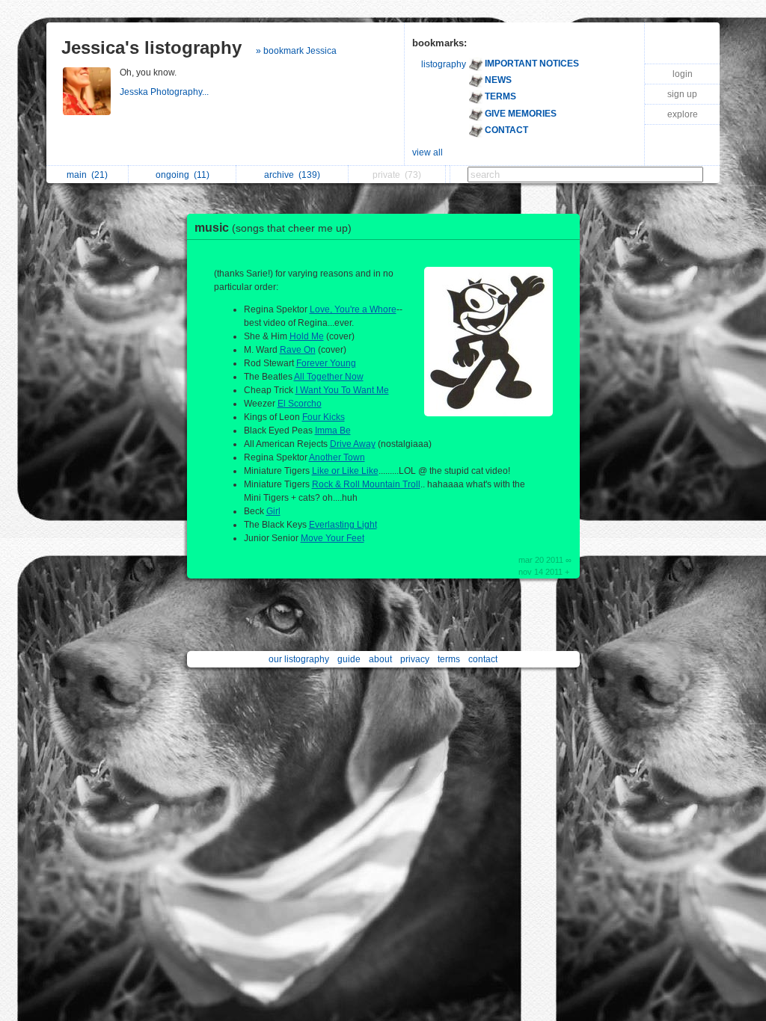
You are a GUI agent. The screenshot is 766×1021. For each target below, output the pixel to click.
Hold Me (306, 336)
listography (443, 64)
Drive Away (353, 444)
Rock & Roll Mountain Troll (366, 484)
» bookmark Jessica (296, 51)
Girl (273, 511)
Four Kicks (323, 417)
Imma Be (333, 430)
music (273, 227)
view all (427, 152)
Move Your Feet (332, 538)
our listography (299, 659)
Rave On (298, 350)
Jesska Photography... (165, 92)
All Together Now (329, 376)
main (87, 175)
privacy (414, 659)
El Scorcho (300, 403)
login (682, 74)
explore (682, 114)
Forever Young (326, 363)
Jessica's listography (151, 47)
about (380, 659)
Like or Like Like (345, 471)
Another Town (337, 457)
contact (482, 659)
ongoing (182, 175)
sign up (682, 94)
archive (292, 175)
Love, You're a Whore (353, 309)
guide (349, 659)
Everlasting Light (343, 524)
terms (449, 659)
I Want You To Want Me (342, 390)
